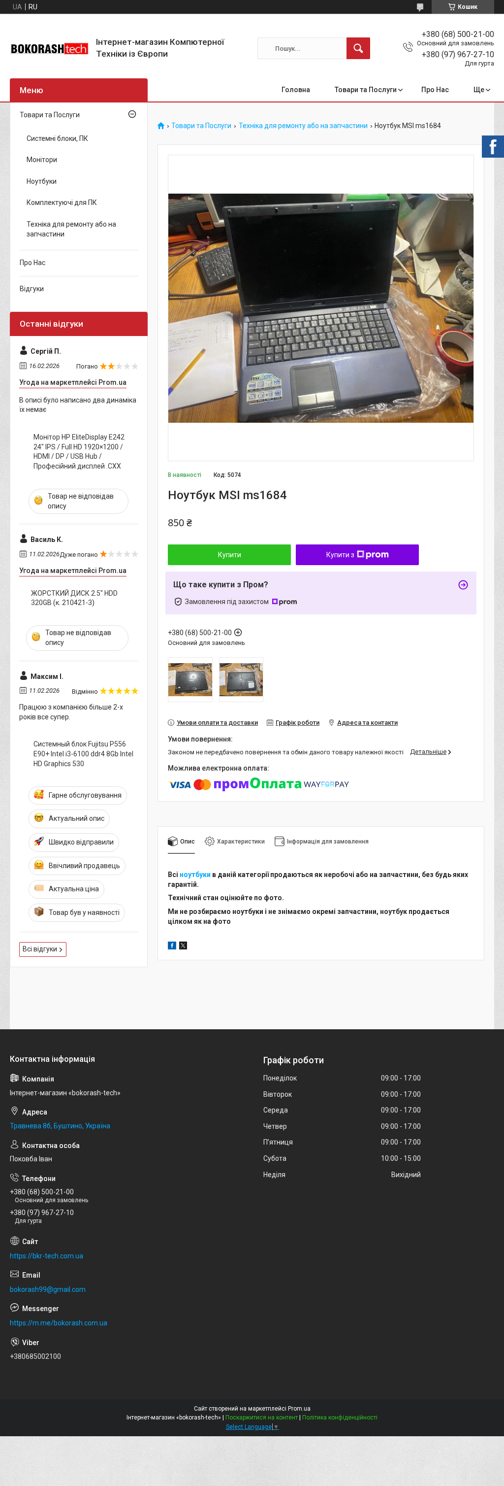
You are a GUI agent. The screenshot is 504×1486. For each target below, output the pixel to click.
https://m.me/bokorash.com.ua (58, 1323)
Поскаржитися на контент (261, 1417)
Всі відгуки (40, 949)
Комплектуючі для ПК (62, 202)
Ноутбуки (42, 181)
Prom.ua (299, 1408)
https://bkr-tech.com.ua (46, 1256)
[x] (183, 947)
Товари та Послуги (366, 90)
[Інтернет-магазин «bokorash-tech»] (49, 48)
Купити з (340, 555)
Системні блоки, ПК (57, 138)
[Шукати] (358, 48)
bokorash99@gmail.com (48, 1289)
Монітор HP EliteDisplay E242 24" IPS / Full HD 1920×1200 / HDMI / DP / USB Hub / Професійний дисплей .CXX (79, 451)
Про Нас (435, 90)
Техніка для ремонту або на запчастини (303, 126)
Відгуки (32, 289)
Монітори (42, 160)
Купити (229, 555)
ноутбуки (195, 874)
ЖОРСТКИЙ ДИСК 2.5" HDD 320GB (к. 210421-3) (74, 598)
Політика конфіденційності (340, 1417)
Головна (296, 90)
